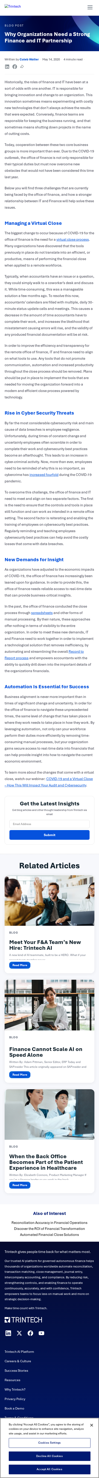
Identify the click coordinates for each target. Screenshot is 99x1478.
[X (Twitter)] (19, 1333)
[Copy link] (22, 66)
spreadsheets (42, 613)
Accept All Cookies (49, 1469)
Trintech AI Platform (19, 1352)
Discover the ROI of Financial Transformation (49, 1228)
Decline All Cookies (49, 1456)
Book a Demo (14, 1408)
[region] (49, 1448)
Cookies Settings (49, 1443)
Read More (19, 965)
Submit (49, 835)
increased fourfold (43, 474)
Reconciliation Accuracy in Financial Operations (49, 1222)
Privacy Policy (15, 1399)
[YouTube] (41, 1333)
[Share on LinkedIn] (7, 66)
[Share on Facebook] (14, 66)
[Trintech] (19, 7)
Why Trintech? (15, 1389)
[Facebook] (30, 1333)
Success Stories (16, 1370)
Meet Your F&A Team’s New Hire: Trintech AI (45, 945)
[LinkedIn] (8, 1333)
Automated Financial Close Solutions (49, 1234)
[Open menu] (90, 7)
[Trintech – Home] (49, 1320)
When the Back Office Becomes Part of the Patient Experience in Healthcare (46, 1162)
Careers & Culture (18, 1361)
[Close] (92, 1425)
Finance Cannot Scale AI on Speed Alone (45, 1052)
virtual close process (72, 239)
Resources (12, 1380)
